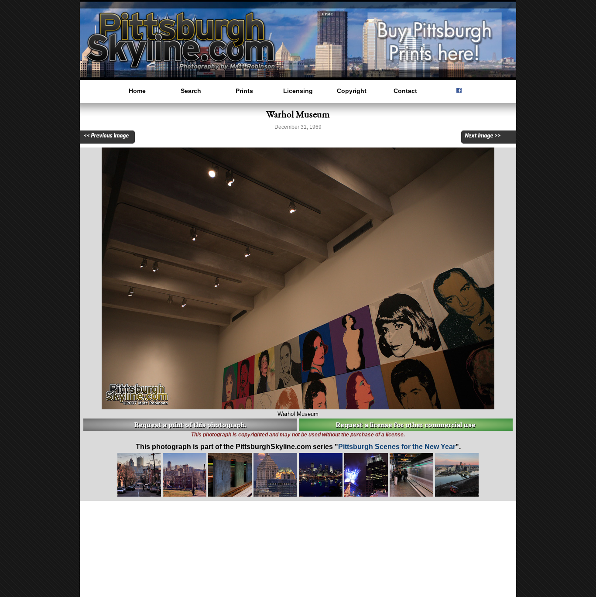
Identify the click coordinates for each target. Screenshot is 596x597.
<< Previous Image (106, 135)
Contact (405, 90)
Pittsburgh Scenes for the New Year (397, 446)
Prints (244, 90)
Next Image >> (482, 135)
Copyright (352, 90)
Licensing (298, 90)
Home (137, 90)
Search (191, 90)
